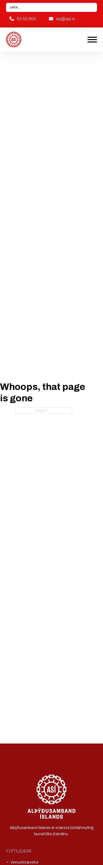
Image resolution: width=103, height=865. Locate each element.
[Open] (92, 39)
